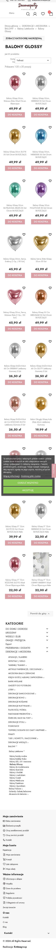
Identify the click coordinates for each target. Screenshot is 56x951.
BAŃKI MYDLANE (15, 681)
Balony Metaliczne (17, 780)
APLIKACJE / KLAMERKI (17, 657)
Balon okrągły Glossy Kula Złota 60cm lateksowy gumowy (41, 422)
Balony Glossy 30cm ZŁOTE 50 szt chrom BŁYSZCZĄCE (15, 153)
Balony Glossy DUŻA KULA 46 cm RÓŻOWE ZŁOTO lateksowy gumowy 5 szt (15, 422)
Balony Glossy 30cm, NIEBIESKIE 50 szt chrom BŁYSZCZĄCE (41, 154)
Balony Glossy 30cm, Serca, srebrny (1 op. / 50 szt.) (15, 260)
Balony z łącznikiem (17, 786)
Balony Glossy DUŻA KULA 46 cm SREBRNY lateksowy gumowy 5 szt (15, 368)
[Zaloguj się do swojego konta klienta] (35, 15)
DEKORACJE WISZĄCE (17, 742)
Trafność (33, 60)
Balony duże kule (16, 769)
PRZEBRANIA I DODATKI (18, 648)
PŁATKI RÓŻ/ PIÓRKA (17, 710)
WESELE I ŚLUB (13, 636)
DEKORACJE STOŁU (16, 722)
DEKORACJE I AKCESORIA (18, 651)
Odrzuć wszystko (28, 482)
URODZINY (11, 632)
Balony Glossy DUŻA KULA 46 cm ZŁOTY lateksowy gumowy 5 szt (41, 368)
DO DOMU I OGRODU (16, 629)
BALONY (11, 746)
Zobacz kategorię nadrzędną (24, 38)
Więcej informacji (11, 476)
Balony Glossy (16, 764)
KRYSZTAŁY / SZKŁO (16, 661)
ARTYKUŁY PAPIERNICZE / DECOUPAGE (24, 669)
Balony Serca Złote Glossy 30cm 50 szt (41, 260)
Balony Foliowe (15, 788)
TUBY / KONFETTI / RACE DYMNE (22, 738)
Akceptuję (28, 490)
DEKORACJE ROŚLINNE (17, 701)
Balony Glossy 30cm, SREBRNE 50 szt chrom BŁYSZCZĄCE (41, 101)
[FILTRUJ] (54, 475)
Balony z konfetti (16, 772)
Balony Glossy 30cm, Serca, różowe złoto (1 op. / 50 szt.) (15, 315)
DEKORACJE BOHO (16, 697)
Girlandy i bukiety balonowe (20, 791)
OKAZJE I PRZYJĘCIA (15, 640)
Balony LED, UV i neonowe (20, 761)
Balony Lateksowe (16, 751)
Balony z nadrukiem (17, 775)
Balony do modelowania (19, 767)
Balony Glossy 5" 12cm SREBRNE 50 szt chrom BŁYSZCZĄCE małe (41, 529)
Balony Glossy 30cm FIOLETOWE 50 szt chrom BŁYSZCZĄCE (41, 208)
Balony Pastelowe (16, 783)
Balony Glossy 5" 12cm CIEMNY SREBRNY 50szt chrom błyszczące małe (41, 583)
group (20, 946)
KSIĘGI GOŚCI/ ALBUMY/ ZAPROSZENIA (25, 677)
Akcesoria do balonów (18, 794)
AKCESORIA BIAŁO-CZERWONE (21, 673)
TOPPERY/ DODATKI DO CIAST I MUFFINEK (26, 730)
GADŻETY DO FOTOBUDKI (19, 685)
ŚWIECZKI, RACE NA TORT (19, 718)
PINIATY (11, 734)
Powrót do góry (40, 613)
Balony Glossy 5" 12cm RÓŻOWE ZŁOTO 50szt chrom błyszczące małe (15, 583)
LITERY (11, 689)
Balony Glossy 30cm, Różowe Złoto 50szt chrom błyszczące (15, 101)
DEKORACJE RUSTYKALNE (19, 705)
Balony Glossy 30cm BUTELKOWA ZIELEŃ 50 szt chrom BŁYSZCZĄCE (15, 208)
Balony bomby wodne (18, 756)
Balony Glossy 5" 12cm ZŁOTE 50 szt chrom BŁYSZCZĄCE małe (15, 529)
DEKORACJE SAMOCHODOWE (21, 693)
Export (8, 644)
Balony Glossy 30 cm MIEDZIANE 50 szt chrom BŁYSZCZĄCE (41, 315)
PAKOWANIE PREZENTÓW (19, 714)
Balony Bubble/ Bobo (18, 759)
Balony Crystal (15, 777)
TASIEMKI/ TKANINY (16, 665)
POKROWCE (13, 726)
